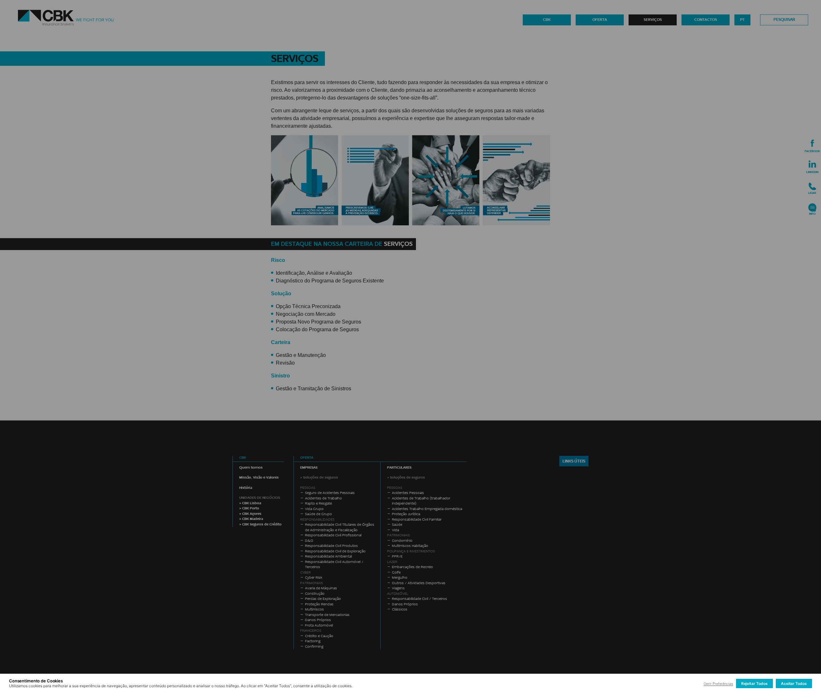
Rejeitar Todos (754, 683)
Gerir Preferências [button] (718, 683)
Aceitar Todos (794, 683)
